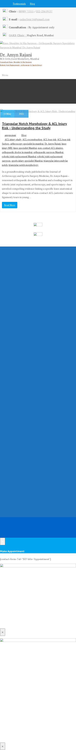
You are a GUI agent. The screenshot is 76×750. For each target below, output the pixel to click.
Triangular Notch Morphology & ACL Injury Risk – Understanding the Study (34, 125)
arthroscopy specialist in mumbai (26, 143)
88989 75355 (26, 11)
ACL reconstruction (32, 139)
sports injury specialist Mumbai (27, 160)
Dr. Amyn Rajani (53, 143)
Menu (5, 75)
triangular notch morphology (23, 165)
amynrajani (10, 135)
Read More (9, 205)
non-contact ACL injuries (50, 148)
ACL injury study (13, 139)
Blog (32, 3)
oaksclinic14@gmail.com (34, 19)
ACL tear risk (49, 139)
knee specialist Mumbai (25, 148)
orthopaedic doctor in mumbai (17, 152)
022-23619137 (44, 11)
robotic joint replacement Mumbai (19, 156)
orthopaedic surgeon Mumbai (48, 152)
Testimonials (19, 3)
